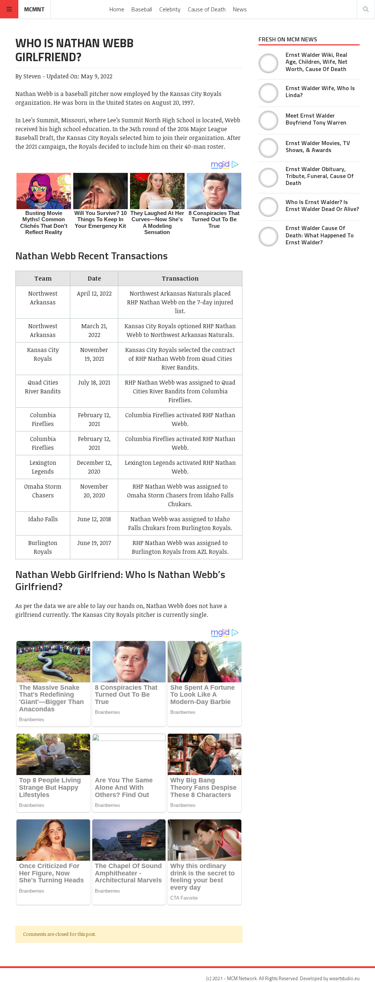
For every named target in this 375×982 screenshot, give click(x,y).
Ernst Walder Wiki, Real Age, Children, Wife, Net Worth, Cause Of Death (317, 61)
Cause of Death (207, 9)
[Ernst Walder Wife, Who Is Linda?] (268, 93)
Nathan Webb (34, 94)
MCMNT (34, 9)
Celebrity (170, 9)
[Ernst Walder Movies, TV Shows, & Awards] (268, 148)
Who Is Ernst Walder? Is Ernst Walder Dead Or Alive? (322, 205)
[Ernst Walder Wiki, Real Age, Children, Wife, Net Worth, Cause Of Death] (268, 63)
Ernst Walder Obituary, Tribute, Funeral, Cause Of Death (320, 175)
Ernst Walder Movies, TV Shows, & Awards (318, 146)
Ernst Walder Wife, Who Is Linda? (320, 91)
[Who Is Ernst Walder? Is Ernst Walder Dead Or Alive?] (268, 207)
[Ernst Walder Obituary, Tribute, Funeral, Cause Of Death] (268, 178)
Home (116, 9)
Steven (32, 76)
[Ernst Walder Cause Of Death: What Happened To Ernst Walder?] (268, 237)
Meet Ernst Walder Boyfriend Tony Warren (316, 119)
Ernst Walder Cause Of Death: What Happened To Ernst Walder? (320, 234)
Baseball (141, 9)
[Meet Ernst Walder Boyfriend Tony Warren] (268, 120)
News (240, 9)
